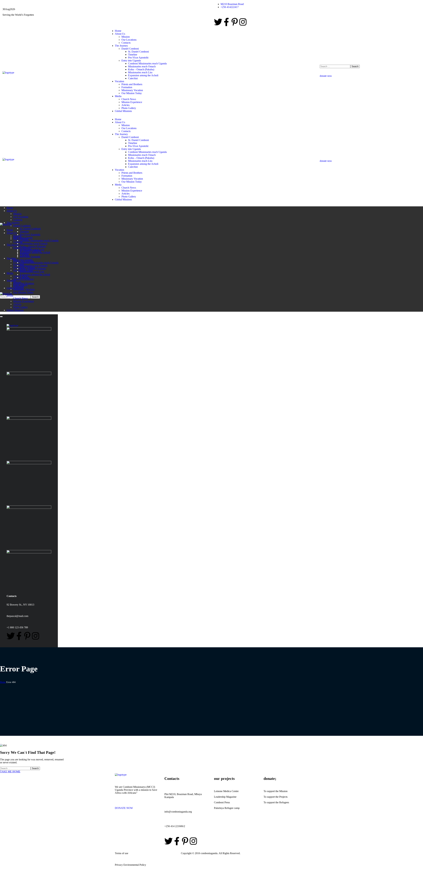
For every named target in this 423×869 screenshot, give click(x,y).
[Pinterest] (235, 22)
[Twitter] (218, 22)
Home (3, 682)
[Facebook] (226, 22)
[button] (370, 74)
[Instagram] (243, 22)
